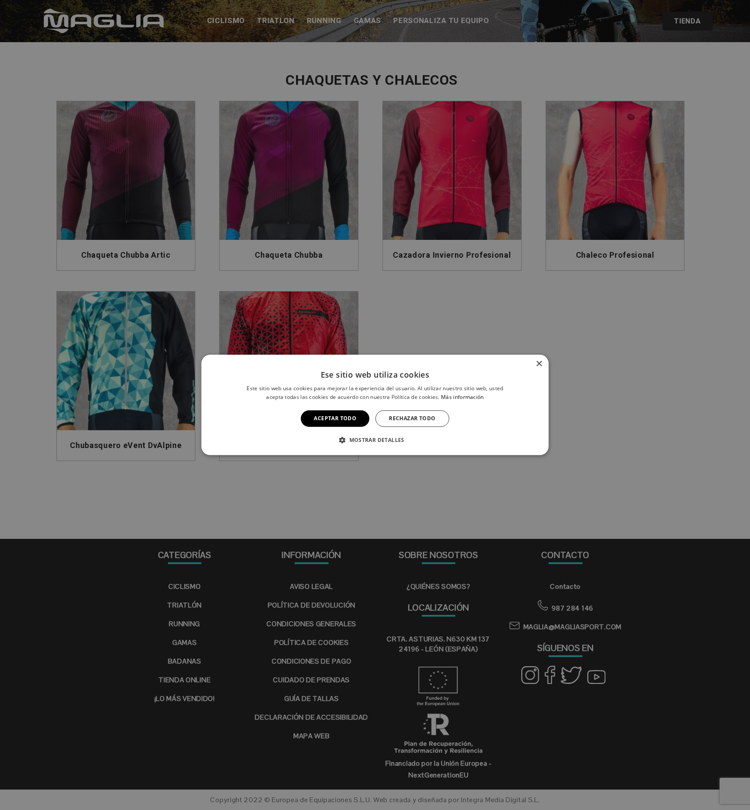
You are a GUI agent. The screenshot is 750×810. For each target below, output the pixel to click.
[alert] (375, 405)
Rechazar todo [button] (412, 418)
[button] (375, 440)
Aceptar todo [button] (335, 418)
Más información (462, 397)
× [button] (539, 364)
